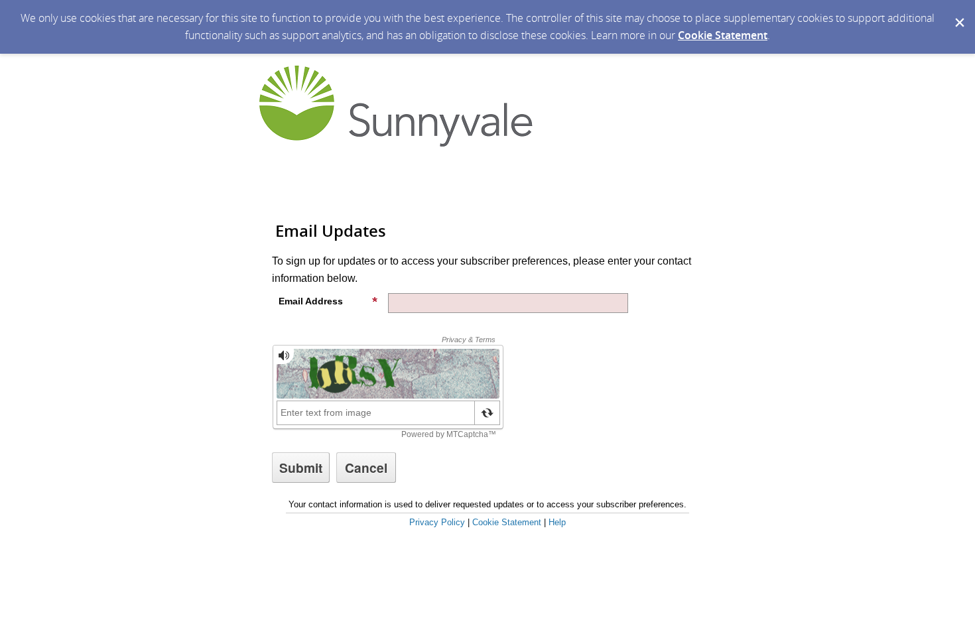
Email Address (311, 301)
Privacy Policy (437, 522)
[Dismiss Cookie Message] (958, 12)
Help (557, 522)
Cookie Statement (722, 35)
